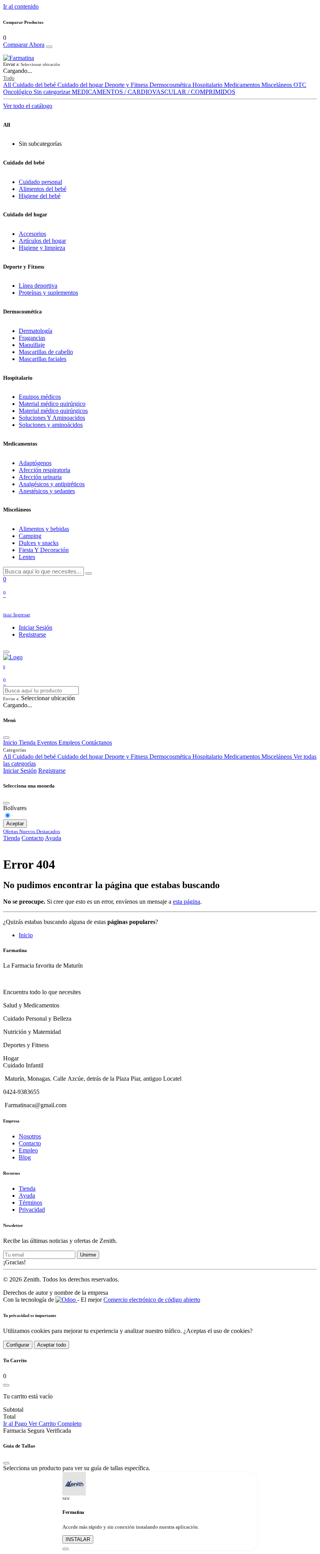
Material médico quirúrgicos (53, 410)
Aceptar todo (51, 1345)
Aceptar (15, 824)
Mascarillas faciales (42, 359)
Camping (30, 536)
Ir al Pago (15, 1423)
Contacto (32, 838)
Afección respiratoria (44, 470)
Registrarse (32, 634)
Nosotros (30, 1136)
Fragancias (32, 338)
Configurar (17, 1345)
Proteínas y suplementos (48, 292)
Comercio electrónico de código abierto (151, 1299)
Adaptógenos (35, 463)
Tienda (11, 838)
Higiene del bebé (39, 196)
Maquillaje (32, 345)
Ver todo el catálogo (27, 106)
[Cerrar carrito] (6, 1385)
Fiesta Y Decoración (44, 550)
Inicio (26, 935)
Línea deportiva (38, 285)
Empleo (28, 1150)
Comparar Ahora (23, 44)
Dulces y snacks (39, 543)
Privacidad (32, 1209)
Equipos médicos (40, 396)
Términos (30, 1202)
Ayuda (53, 838)
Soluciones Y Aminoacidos (52, 417)
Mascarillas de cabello (46, 352)
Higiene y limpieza (42, 247)
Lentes (27, 557)
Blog (25, 1157)
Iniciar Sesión (35, 627)
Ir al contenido (21, 6)
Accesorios (32, 233)
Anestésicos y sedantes (47, 491)
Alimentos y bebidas (44, 529)
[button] (160, 64)
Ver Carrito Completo (55, 1423)
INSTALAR (78, 1539)
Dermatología (35, 330)
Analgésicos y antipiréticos (52, 484)
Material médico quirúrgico (52, 403)
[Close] (49, 47)
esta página (186, 901)
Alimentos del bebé (42, 189)
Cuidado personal (40, 182)
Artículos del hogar (42, 240)
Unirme (88, 1255)
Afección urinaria (40, 477)
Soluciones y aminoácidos (51, 424)
